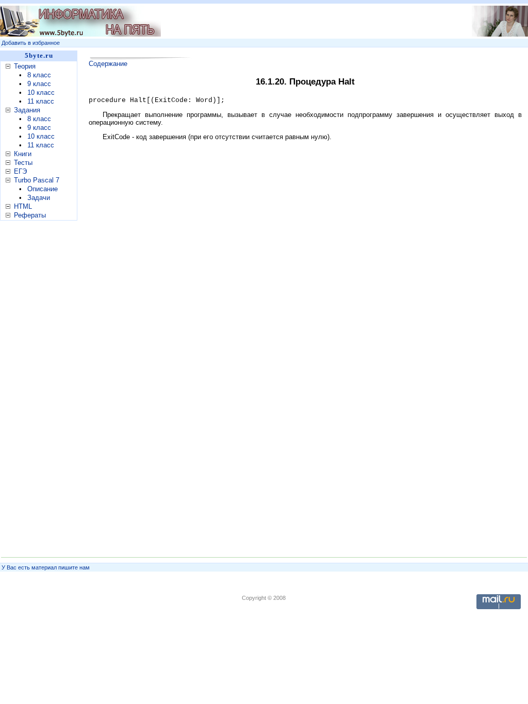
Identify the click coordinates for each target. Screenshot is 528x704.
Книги (22, 154)
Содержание (108, 64)
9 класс (39, 84)
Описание (42, 189)
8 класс (39, 75)
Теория (25, 66)
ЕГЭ (20, 171)
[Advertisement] (304, 21)
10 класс (41, 92)
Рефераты (30, 215)
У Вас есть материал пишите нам (46, 567)
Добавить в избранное (31, 43)
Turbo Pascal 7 (36, 180)
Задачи (38, 198)
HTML (23, 206)
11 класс (40, 101)
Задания (27, 110)
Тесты (23, 162)
